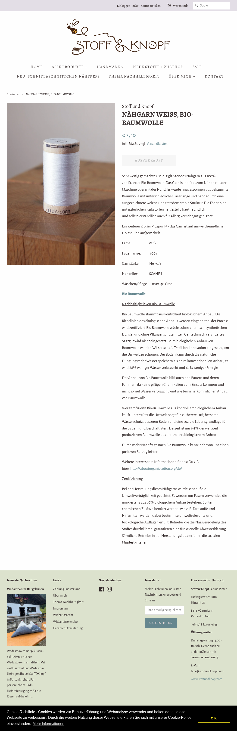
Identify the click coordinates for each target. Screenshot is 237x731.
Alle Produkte (68, 66)
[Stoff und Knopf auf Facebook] (101, 590)
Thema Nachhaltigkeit (134, 76)
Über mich (181, 76)
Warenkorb (180, 5)
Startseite (13, 94)
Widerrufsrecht (63, 615)
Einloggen (123, 5)
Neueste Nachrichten (22, 580)
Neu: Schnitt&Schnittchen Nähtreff (58, 76)
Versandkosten (157, 144)
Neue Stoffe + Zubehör (158, 66)
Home (37, 66)
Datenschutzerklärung (68, 628)
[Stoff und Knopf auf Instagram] (109, 590)
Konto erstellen (150, 5)
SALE (197, 66)
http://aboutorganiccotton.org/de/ (156, 468)
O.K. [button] (214, 718)
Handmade (109, 66)
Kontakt (214, 76)
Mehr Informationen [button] (48, 724)
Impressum (60, 608)
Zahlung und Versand (66, 589)
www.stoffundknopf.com (206, 679)
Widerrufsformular (65, 621)
